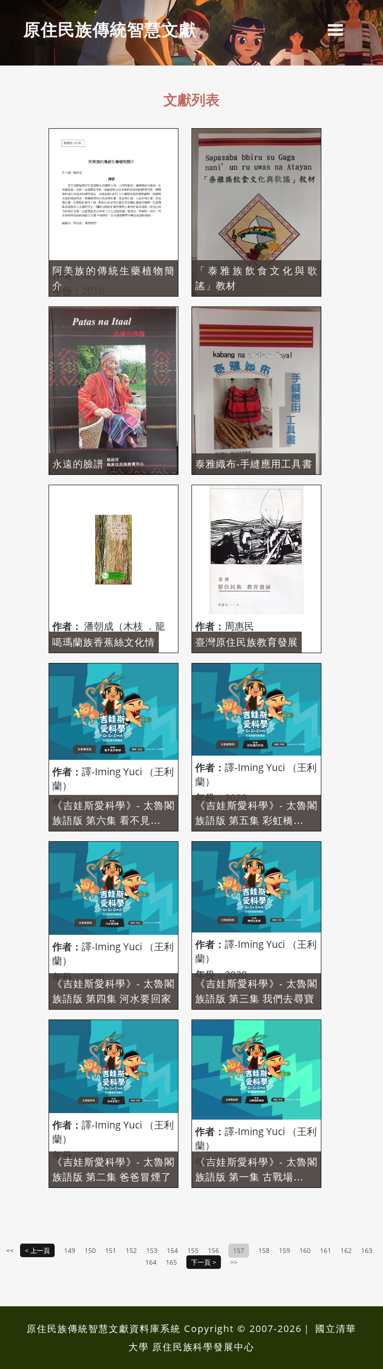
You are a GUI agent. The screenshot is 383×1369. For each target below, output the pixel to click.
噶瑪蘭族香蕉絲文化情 (104, 641)
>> (234, 1262)
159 (284, 1250)
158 (264, 1250)
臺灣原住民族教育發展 (246, 641)
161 (325, 1250)
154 (172, 1250)
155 (193, 1250)
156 (213, 1250)
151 (110, 1250)
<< (10, 1250)
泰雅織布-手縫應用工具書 (253, 463)
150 (90, 1250)
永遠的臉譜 (78, 463)
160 (305, 1250)
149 (69, 1250)
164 (150, 1262)
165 (171, 1262)
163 (366, 1250)
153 (151, 1250)
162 (346, 1250)
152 (131, 1250)
